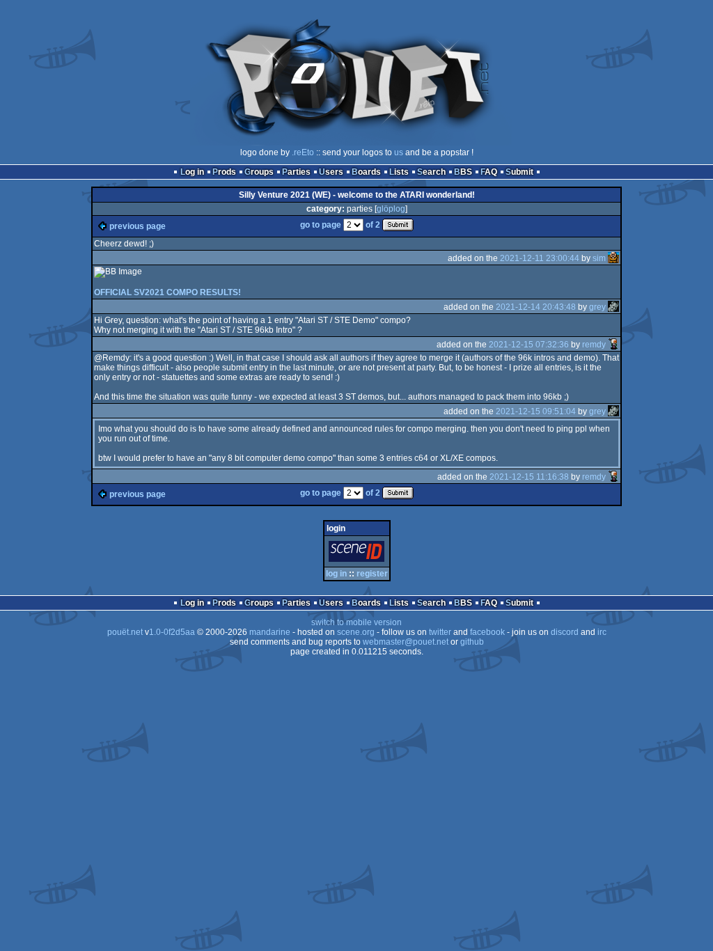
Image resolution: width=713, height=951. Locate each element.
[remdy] (613, 344)
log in (336, 574)
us (398, 152)
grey (597, 307)
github (472, 642)
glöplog (391, 209)
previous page (137, 226)
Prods (224, 172)
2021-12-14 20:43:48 (536, 307)
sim (599, 258)
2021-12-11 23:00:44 (539, 258)
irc (601, 632)
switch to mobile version (356, 622)
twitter (440, 632)
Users (331, 172)
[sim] (613, 258)
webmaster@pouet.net (405, 642)
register (372, 574)
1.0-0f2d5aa (172, 632)
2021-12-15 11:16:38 (529, 477)
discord (565, 632)
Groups (259, 172)
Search (431, 172)
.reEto (303, 152)
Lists (399, 172)
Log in (192, 172)
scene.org (356, 632)
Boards (366, 172)
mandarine (269, 632)
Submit (519, 172)
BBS (463, 172)
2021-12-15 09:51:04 (536, 411)
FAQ (488, 172)
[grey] (613, 307)
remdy (594, 344)
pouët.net (125, 632)
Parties (296, 172)
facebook (487, 632)
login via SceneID (359, 554)
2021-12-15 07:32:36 (529, 344)
